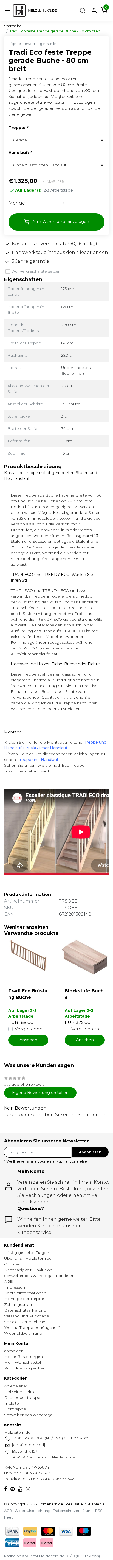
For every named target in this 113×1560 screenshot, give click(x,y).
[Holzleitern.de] (34, 10)
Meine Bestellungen (23, 1356)
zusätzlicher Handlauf (46, 748)
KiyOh (27, 1556)
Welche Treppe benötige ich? (32, 1327)
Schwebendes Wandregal (28, 1414)
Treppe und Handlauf (38, 759)
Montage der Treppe (24, 1298)
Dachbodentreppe (22, 1397)
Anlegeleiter (15, 1385)
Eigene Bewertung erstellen (34, 44)
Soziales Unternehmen (26, 1321)
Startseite (13, 26)
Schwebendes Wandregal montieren (39, 1275)
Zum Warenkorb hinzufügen (60, 221)
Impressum (15, 1287)
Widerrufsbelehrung (23, 1333)
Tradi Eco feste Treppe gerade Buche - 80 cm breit (55, 31)
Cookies (12, 1264)
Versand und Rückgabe (26, 1315)
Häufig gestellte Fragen (26, 1252)
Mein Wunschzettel (22, 1362)
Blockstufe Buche (84, 994)
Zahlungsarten (18, 1304)
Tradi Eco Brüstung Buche (27, 994)
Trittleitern (13, 1403)
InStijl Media (94, 1504)
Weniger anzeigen (26, 927)
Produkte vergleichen (25, 1368)
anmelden (14, 1350)
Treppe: (18, 127)
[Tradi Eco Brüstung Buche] (28, 957)
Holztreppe (15, 1409)
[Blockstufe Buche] (85, 957)
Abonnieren (90, 1152)
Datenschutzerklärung (25, 1310)
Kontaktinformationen (25, 1292)
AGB (8, 1281)
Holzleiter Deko (19, 1391)
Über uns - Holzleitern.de (28, 1258)
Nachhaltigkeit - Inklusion (28, 1269)
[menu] (7, 10)
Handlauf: (20, 152)
